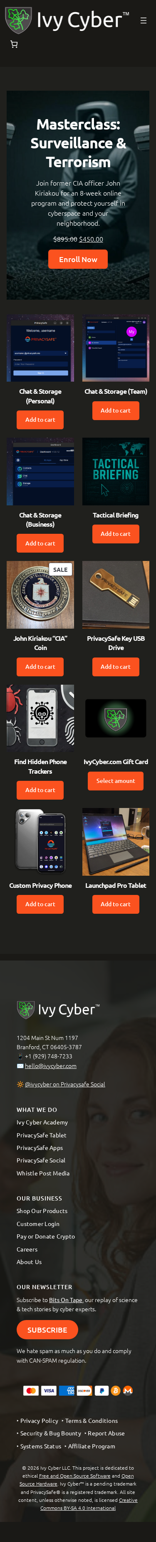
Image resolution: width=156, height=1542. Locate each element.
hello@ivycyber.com (51, 1065)
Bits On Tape (65, 1299)
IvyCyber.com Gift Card (116, 761)
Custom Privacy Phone (40, 885)
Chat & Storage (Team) (115, 391)
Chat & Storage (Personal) (40, 396)
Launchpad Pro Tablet (115, 885)
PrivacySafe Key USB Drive (116, 643)
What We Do (37, 1110)
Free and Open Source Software (75, 1475)
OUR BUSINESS (39, 1198)
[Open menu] (144, 20)
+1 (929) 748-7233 (48, 1056)
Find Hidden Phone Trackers (40, 766)
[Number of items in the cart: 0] (14, 44)
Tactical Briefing (116, 514)
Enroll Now (78, 259)
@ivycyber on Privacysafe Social (65, 1084)
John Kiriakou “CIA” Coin (40, 643)
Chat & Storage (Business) (40, 519)
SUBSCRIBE (47, 1329)
